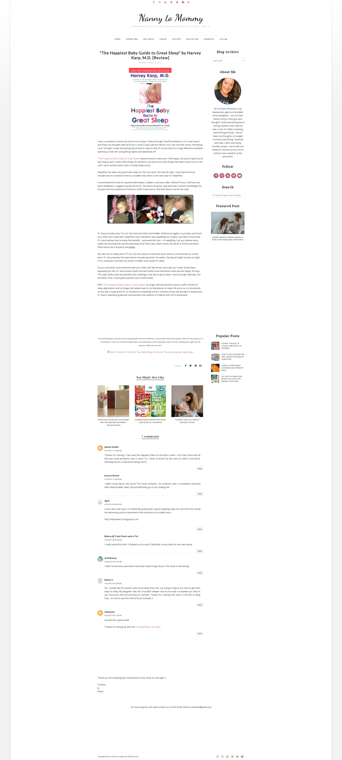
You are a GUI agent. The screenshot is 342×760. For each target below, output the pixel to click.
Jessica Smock (111, 475)
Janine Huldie (111, 446)
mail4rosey (110, 558)
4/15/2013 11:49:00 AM (113, 479)
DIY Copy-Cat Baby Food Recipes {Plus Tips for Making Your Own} (231, 378)
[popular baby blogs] (150, 352)
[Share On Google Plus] (201, 366)
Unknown (109, 611)
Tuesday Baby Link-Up (146, 626)
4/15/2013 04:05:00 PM (113, 504)
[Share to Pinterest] (196, 366)
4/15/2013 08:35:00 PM (113, 540)
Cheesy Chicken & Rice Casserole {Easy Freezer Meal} (232, 367)
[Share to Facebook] (185, 366)
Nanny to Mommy (171, 18)
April (107, 500)
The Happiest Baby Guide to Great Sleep (118, 158)
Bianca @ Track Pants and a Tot (121, 536)
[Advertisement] (227, 288)
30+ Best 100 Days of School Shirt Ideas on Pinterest (231, 345)
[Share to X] (191, 366)
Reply (200, 468)
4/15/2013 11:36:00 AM (113, 451)
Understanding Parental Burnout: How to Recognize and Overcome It (228, 238)
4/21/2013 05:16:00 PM (113, 583)
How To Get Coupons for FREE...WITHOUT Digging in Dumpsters (232, 356)
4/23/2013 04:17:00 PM (113, 615)
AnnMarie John (133, 756)
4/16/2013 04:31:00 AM (113, 562)
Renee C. (109, 579)
